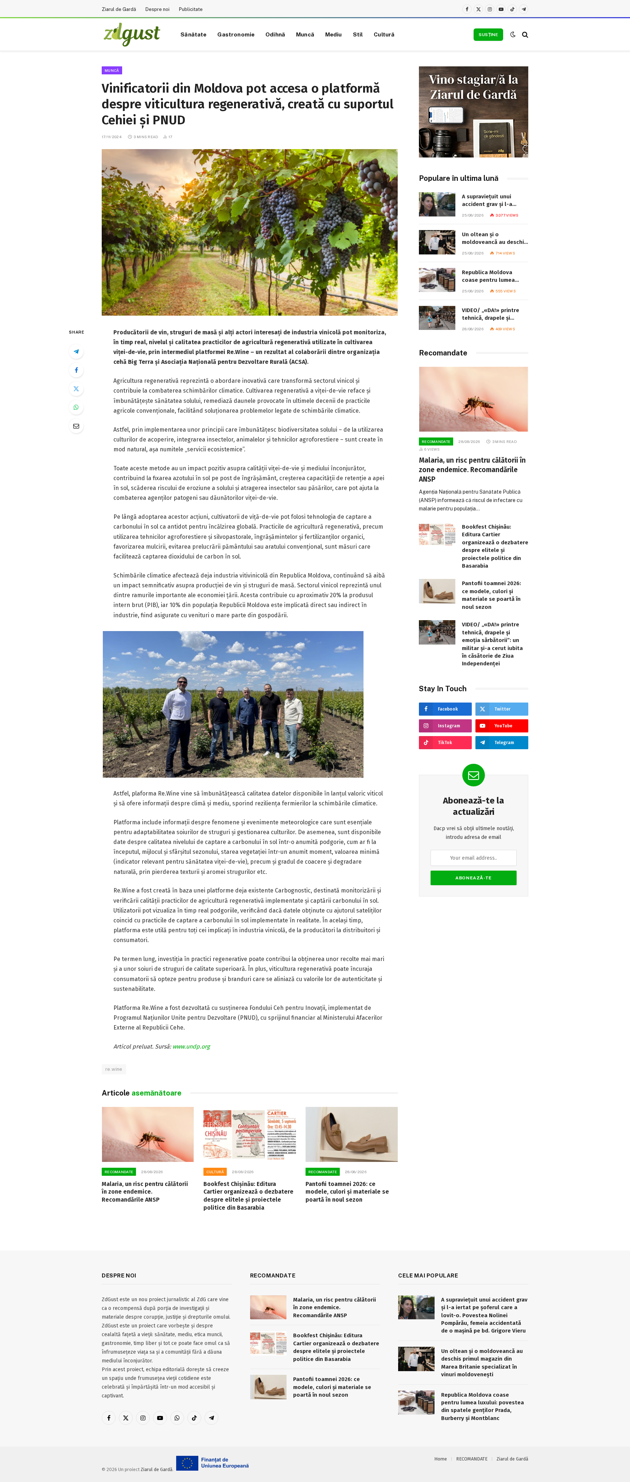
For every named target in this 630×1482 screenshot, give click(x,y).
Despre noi (157, 9)
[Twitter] (76, 388)
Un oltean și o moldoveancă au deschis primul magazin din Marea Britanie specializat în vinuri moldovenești (494, 238)
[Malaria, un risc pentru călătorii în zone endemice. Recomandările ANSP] (148, 1134)
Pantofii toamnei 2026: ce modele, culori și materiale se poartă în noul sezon (347, 1191)
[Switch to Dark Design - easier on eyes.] (513, 34)
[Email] (76, 426)
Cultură (384, 34)
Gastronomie (235, 34)
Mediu (333, 34)
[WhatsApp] (76, 407)
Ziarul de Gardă (119, 9)
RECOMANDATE (119, 1172)
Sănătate (193, 34)
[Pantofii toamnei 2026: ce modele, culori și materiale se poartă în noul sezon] (352, 1134)
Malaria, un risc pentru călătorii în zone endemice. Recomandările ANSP (145, 1191)
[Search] (524, 34)
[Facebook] (76, 370)
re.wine (113, 1069)
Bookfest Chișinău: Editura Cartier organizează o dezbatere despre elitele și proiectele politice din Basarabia (248, 1195)
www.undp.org (191, 1046)
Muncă (305, 34)
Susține (488, 34)
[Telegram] (76, 351)
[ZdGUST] (132, 34)
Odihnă (275, 34)
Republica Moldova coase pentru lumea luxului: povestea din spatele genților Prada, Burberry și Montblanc (492, 276)
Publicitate (191, 9)
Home (440, 1459)
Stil (358, 34)
